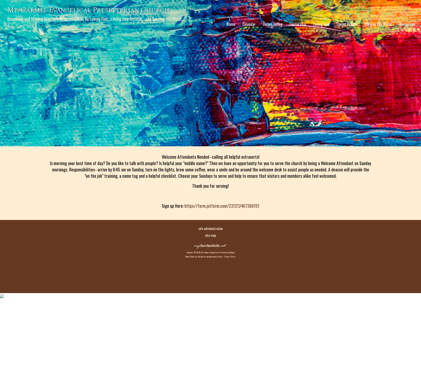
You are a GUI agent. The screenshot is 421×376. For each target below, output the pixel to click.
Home (231, 24)
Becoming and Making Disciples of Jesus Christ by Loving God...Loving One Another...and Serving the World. (94, 19)
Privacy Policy (230, 256)
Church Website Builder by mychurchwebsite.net (203, 256)
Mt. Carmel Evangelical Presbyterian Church (88, 9)
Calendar (249, 24)
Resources (407, 24)
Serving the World (378, 24)
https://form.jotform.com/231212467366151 (221, 206)
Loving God (321, 24)
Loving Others (347, 24)
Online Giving (272, 24)
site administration (210, 228)
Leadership (298, 24)
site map (210, 235)
